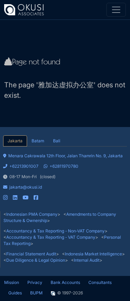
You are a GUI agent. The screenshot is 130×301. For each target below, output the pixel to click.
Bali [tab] (56, 140)
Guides (15, 292)
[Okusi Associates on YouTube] (25, 197)
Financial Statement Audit (31, 253)
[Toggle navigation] (116, 10)
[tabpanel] (65, 173)
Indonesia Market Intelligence (93, 253)
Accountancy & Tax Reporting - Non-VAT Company (55, 230)
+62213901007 (23, 166)
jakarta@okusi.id (25, 187)
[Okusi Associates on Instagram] (5, 197)
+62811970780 (64, 166)
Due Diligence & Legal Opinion (35, 260)
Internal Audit (86, 260)
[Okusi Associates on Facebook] (36, 197)
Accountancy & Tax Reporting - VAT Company (50, 237)
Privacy (34, 282)
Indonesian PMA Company (32, 214)
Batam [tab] (38, 140)
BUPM (36, 292)
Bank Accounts (65, 282)
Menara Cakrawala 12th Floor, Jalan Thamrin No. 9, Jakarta (65, 155)
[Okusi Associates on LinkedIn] (15, 197)
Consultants (100, 282)
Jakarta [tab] (15, 140)
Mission (11, 282)
